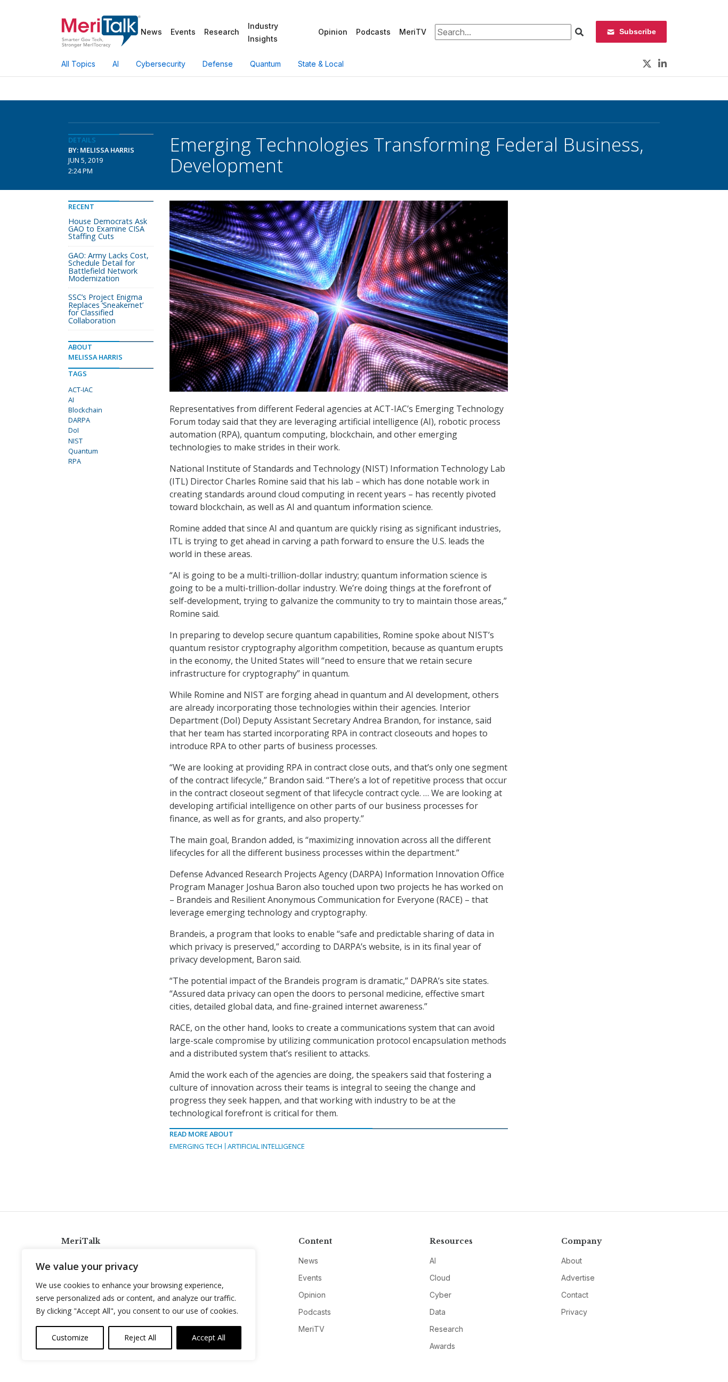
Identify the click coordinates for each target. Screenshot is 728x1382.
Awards (442, 1346)
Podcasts (373, 31)
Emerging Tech (195, 1146)
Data (438, 1311)
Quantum (265, 63)
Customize (70, 1337)
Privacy (574, 1311)
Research (221, 31)
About (571, 1260)
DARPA (79, 420)
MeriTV (412, 31)
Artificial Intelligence (266, 1146)
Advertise (578, 1277)
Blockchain (85, 410)
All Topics (78, 63)
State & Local (321, 63)
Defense (218, 63)
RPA (74, 461)
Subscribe (637, 31)
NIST (75, 441)
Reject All (140, 1337)
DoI (73, 430)
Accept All (208, 1337)
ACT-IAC (80, 389)
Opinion (332, 31)
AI (115, 63)
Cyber (440, 1294)
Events (183, 31)
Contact (574, 1294)
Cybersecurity (160, 63)
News (151, 31)
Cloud (440, 1277)
